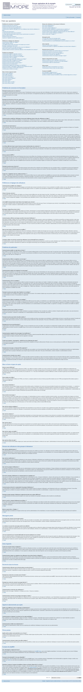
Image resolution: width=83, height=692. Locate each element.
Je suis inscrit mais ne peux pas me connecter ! (11, 32)
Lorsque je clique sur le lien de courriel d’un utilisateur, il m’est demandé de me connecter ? (20, 49)
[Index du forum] (17, 5)
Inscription (73, 17)
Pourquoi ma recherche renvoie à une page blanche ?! (53, 53)
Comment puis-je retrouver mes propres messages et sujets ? (54, 55)
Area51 (9, 660)
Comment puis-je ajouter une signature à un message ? (13, 56)
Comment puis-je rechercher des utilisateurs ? (51, 54)
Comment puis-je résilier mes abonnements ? (51, 62)
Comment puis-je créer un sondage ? (9, 57)
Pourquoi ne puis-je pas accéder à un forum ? (11, 61)
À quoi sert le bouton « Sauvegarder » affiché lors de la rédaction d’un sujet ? (17, 66)
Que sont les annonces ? (7, 79)
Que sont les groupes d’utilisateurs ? (49, 27)
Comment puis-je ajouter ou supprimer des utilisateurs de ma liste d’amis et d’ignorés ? (59, 46)
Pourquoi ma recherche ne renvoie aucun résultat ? (52, 51)
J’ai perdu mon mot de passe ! (8, 31)
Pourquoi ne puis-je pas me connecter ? (10, 25)
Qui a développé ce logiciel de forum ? (49, 72)
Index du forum (7, 15)
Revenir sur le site (75, 7)
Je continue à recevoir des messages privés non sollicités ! (54, 39)
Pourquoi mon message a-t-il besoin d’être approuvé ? (13, 67)
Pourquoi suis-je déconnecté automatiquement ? (11, 27)
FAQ (68, 17)
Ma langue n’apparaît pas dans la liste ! (10, 45)
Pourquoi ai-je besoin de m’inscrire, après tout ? (11, 26)
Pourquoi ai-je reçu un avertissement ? (10, 63)
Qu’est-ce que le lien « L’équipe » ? (49, 34)
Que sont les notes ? (6, 80)
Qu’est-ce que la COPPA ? (7, 35)
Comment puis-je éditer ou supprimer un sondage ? (12, 60)
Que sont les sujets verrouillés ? (8, 81)
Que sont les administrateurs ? (48, 25)
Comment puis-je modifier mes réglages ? (10, 42)
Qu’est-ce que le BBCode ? (7, 73)
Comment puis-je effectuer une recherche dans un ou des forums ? (55, 50)
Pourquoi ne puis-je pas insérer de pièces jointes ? (12, 62)
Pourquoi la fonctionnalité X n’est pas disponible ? (52, 73)
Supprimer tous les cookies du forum (53, 680)
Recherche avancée (77, 5)
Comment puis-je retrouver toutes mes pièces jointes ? (53, 68)
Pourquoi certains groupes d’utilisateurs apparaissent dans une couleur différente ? (58, 31)
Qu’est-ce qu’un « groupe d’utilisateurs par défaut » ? (52, 32)
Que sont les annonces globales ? (9, 78)
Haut (5, 96)
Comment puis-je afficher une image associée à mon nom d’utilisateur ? (16, 47)
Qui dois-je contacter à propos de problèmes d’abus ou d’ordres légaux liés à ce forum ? (59, 74)
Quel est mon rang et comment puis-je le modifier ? (12, 48)
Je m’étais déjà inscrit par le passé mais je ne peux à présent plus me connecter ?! (18, 34)
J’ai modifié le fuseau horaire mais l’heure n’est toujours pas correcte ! (16, 44)
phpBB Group (38, 651)
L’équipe (43, 680)
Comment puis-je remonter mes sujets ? (10, 68)
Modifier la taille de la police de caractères (79, 14)
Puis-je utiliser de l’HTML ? (7, 74)
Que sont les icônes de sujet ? (8, 83)
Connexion (78, 17)
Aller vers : (48, 677)
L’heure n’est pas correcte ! (7, 43)
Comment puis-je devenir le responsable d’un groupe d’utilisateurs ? (55, 30)
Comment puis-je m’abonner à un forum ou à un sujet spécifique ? (55, 61)
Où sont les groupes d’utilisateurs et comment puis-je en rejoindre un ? (56, 29)
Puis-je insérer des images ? (8, 76)
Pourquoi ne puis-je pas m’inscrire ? (9, 36)
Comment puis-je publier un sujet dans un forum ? (12, 53)
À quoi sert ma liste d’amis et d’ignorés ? (50, 45)
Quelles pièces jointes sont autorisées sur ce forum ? (52, 66)
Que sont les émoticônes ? (7, 75)
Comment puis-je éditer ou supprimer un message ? (12, 55)
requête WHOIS (32, 667)
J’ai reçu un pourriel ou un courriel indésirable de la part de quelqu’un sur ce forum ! (58, 40)
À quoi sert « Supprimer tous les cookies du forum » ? (13, 37)
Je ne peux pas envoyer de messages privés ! (51, 38)
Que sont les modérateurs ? (47, 26)
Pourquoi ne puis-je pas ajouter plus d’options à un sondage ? (14, 58)
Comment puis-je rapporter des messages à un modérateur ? (14, 65)
